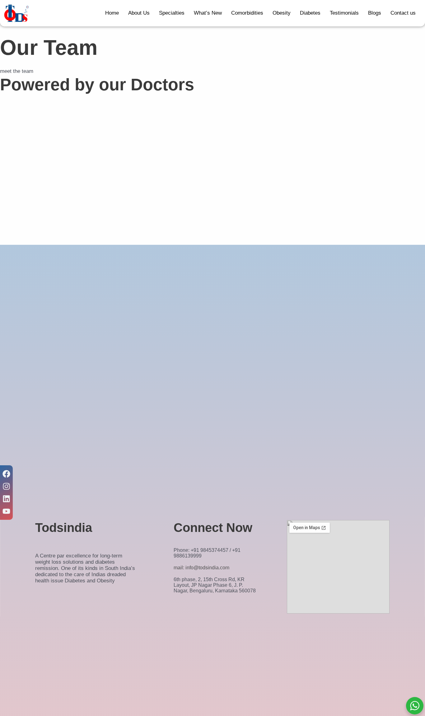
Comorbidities (247, 13)
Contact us (403, 13)
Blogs (374, 13)
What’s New (208, 13)
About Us (139, 13)
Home (112, 13)
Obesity (282, 13)
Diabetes (310, 13)
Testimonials (344, 13)
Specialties (171, 13)
